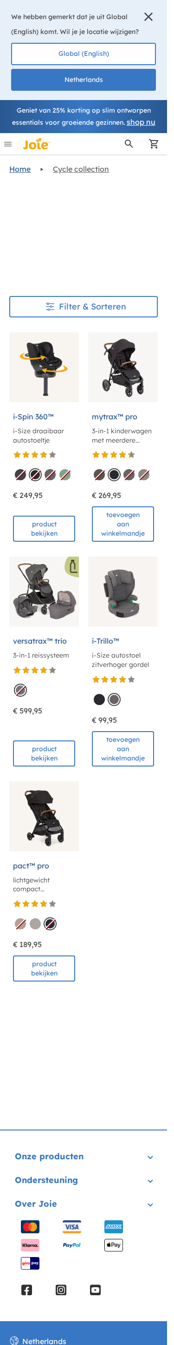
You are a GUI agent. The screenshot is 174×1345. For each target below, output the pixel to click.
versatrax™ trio (40, 641)
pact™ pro (31, 865)
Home (20, 169)
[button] (148, 16)
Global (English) (83, 53)
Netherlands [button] (83, 79)
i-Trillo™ (105, 641)
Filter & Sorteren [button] (92, 306)
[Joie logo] (36, 143)
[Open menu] (8, 143)
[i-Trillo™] (123, 591)
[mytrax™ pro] (123, 367)
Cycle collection (81, 169)
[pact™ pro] (44, 816)
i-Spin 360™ (33, 416)
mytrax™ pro (114, 416)
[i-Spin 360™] (44, 367)
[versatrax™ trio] (44, 591)
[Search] (129, 143)
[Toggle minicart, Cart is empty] (151, 143)
